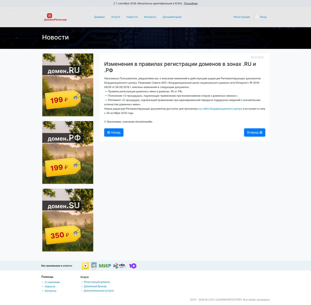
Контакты (50, 290)
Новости (50, 286)
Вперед (253, 132)
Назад (115, 132)
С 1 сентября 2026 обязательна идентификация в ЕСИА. (156, 3)
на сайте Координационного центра (220, 108)
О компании (52, 282)
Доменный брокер (95, 286)
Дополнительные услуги (99, 290)
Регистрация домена (97, 281)
